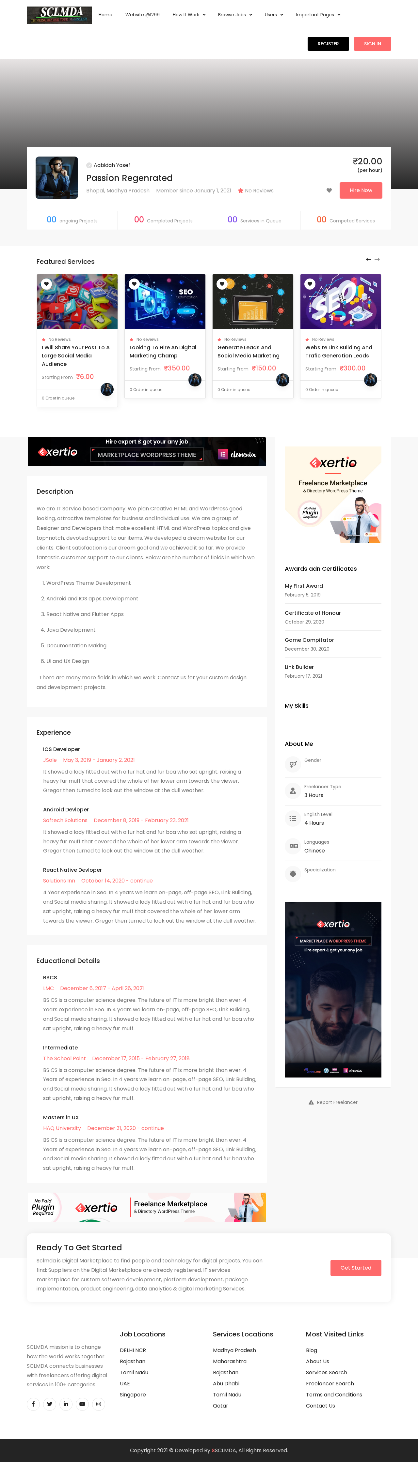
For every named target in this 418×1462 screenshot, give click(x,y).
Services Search (326, 1372)
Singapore (133, 1394)
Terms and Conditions (334, 1394)
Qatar (220, 1405)
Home (105, 14)
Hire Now (361, 190)
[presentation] (368, 260)
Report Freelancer (337, 1102)
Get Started (356, 1268)
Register (328, 43)
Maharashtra (230, 1361)
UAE (125, 1383)
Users (271, 14)
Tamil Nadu (134, 1372)
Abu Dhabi (226, 1383)
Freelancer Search (330, 1383)
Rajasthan (132, 1361)
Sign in (372, 43)
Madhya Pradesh (234, 1350)
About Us (317, 1361)
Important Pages (315, 14)
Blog (311, 1350)
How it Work (187, 14)
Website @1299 (142, 14)
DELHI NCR (133, 1350)
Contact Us (320, 1405)
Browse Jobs (232, 14)
